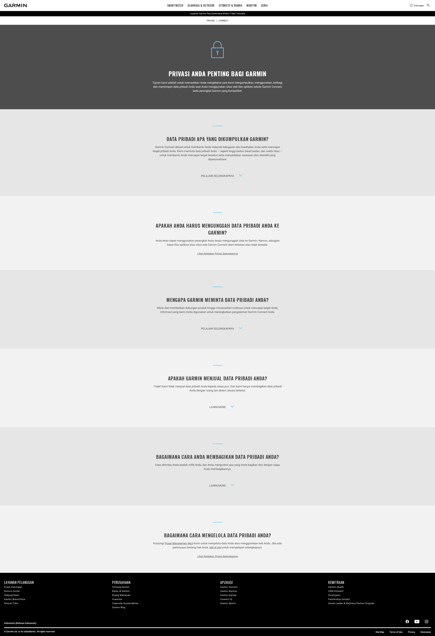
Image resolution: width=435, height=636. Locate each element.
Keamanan (426, 632)
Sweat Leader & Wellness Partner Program (351, 603)
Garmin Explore (228, 595)
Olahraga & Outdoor (201, 5)
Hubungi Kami (11, 595)
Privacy (411, 632)
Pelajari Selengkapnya (217, 176)
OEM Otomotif (336, 591)
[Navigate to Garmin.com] (16, 5)
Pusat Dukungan (13, 587)
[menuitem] (417, 5)
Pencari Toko (11, 603)
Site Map (380, 632)
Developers (334, 595)
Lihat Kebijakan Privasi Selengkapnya (217, 253)
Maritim (252, 5)
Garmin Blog (118, 607)
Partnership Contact (339, 599)
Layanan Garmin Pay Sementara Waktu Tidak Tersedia (217, 13)
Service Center (12, 591)
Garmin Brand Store (14, 599)
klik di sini (215, 547)
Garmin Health (336, 587)
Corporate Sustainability (125, 603)
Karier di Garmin (121, 591)
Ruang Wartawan (121, 595)
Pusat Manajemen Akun (179, 543)
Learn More (217, 407)
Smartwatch (175, 5)
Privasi (211, 21)
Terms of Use (396, 632)
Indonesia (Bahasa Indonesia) (20, 623)
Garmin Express (228, 591)
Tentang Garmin (120, 587)
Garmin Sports (228, 603)
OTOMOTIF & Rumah (230, 5)
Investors (117, 599)
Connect (223, 21)
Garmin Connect (229, 587)
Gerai (264, 5)
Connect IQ (226, 599)
